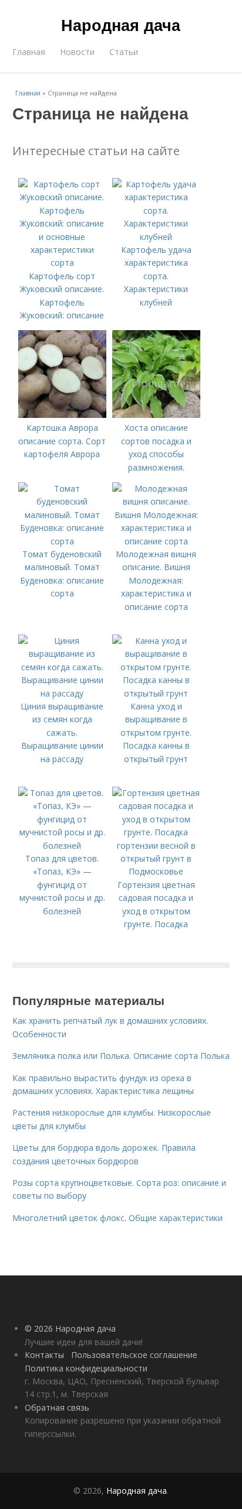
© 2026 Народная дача (70, 1328)
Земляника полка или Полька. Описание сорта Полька (121, 1055)
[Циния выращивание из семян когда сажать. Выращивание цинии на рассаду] (62, 693)
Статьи (123, 51)
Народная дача (120, 24)
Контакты (44, 1354)
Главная (28, 51)
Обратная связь (57, 1407)
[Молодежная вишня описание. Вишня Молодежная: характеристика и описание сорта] (156, 541)
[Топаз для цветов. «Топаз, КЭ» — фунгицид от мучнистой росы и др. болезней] (62, 845)
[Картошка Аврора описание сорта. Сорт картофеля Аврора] (62, 414)
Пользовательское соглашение (134, 1354)
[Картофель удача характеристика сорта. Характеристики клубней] (156, 236)
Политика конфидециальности (86, 1368)
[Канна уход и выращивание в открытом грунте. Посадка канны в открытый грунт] (156, 693)
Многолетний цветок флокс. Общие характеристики (117, 1217)
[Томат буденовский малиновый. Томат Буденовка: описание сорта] (62, 541)
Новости (77, 51)
